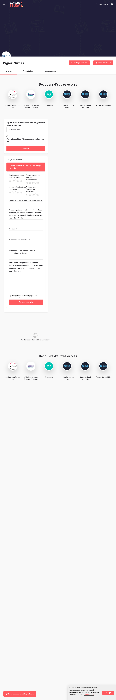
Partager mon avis (26, 302)
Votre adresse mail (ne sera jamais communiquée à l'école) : (22, 252)
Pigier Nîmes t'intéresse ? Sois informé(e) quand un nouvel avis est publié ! (25, 124)
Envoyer (26, 149)
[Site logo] (17, 4)
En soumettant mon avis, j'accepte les (24, 296)
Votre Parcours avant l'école (19, 240)
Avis (8, 71)
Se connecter (104, 4)
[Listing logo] (6, 55)
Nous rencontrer (50, 71)
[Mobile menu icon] (3, 4)
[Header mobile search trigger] (112, 4)
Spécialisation (14, 229)
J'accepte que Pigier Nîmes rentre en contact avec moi (25, 140)
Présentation (28, 71)
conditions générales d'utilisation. (23, 297)
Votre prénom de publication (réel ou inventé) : (26, 200)
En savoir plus (89, 695)
